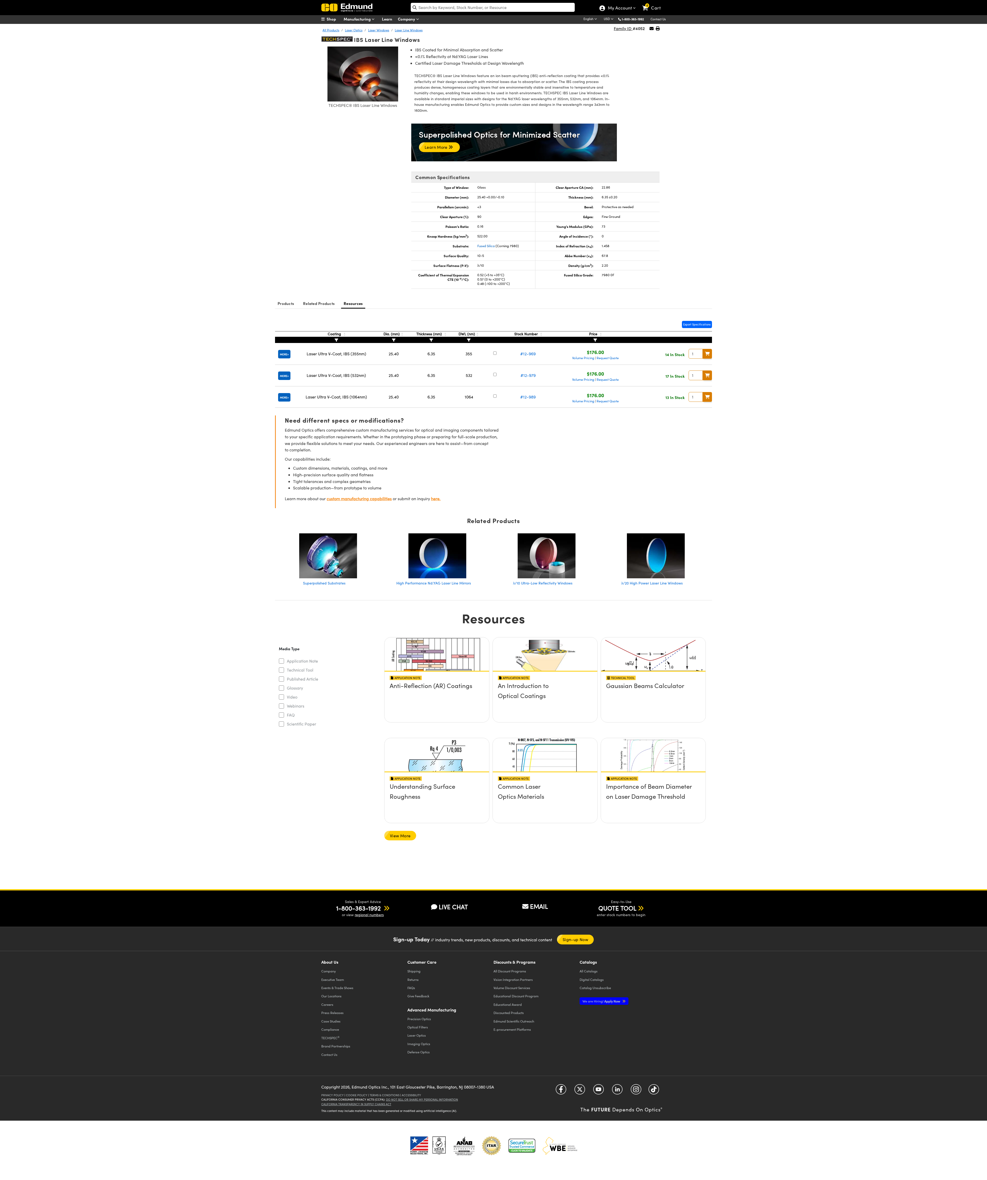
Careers (327, 1004)
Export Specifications (697, 324)
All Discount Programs (510, 971)
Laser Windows (378, 30)
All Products (331, 30)
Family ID (623, 28)
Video (292, 697)
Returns (413, 979)
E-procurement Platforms (512, 1029)
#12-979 (528, 375)
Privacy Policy (332, 1095)
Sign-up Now (575, 939)
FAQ (291, 715)
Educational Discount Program (516, 996)
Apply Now (601, 1001)
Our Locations (331, 996)
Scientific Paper (301, 724)
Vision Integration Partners (513, 979)
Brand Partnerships (335, 1046)
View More (400, 835)
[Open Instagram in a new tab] (636, 1091)
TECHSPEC (330, 1037)
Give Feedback (418, 996)
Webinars (295, 706)
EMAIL (539, 906)
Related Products (319, 303)
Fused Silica (486, 246)
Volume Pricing (583, 358)
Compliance (330, 1029)
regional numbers (369, 914)
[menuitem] (334, 19)
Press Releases (332, 1012)
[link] (653, 3)
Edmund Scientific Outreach (514, 1021)
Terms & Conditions (384, 1095)
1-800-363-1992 (633, 19)
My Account (619, 8)
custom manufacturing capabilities (359, 498)
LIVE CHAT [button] (453, 906)
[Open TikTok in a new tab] (654, 1091)
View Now (436, 700)
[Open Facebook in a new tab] (561, 1091)
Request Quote (608, 358)
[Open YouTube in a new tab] (598, 1091)
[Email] (651, 28)
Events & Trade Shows (337, 988)
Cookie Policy (356, 1095)
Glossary (295, 688)
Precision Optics (419, 1019)
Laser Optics (353, 30)
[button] (635, 18)
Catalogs (589, 971)
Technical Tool (300, 670)
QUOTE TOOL (617, 908)
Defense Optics (418, 1052)
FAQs (411, 988)
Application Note (302, 661)
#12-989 (528, 396)
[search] (493, 7)
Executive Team (332, 979)
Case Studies (331, 1021)
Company (407, 19)
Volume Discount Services (512, 988)
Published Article (302, 679)
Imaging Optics (418, 1044)
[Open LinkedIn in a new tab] (617, 1091)
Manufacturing (358, 19)
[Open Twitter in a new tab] (580, 1091)
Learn (387, 19)
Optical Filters (417, 1027)
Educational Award (508, 1004)
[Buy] (707, 354)
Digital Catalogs (592, 979)
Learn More (437, 147)
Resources (353, 303)
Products (286, 303)
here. (436, 498)
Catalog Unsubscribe (595, 988)
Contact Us (658, 19)
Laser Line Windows (409, 30)
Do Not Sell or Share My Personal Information (422, 1099)
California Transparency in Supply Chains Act (356, 1104)
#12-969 (528, 353)
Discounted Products (509, 1012)
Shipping (414, 971)
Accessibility (411, 1095)
